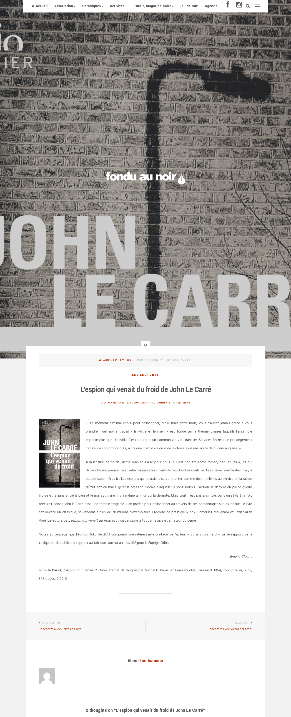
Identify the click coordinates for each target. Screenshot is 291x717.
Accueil (42, 6)
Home (106, 360)
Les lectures (122, 360)
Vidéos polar (41, 18)
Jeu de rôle (189, 6)
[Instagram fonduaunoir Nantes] (239, 6)
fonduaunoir (139, 402)
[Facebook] (228, 6)
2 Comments (162, 402)
